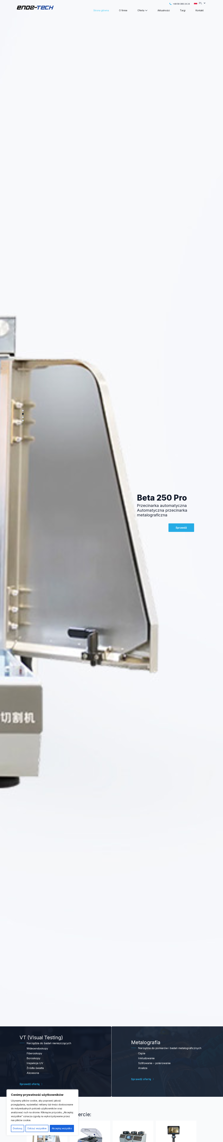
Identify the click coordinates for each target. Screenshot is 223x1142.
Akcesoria (33, 1073)
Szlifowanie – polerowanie (154, 1063)
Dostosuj (17, 1128)
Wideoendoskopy (37, 1048)
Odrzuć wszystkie (37, 1128)
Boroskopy (33, 1058)
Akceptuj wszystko (62, 1128)
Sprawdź (181, 534)
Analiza (142, 1068)
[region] (42, 1112)
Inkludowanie (146, 1058)
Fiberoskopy (34, 1053)
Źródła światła (35, 1068)
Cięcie (141, 1053)
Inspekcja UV (35, 1063)
